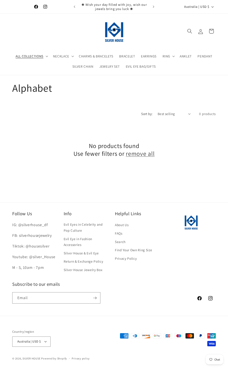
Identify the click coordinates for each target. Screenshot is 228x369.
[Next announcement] (153, 6)
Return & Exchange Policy (83, 261)
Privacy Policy (126, 258)
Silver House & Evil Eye (81, 253)
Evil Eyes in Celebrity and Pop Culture (83, 227)
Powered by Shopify (54, 358)
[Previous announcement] (74, 6)
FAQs (118, 233)
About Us (121, 225)
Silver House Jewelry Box (83, 270)
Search (120, 241)
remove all (140, 154)
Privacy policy (81, 358)
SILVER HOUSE (31, 358)
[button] (31, 56)
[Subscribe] (95, 298)
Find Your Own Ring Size (133, 250)
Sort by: (147, 114)
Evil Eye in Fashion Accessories (78, 242)
